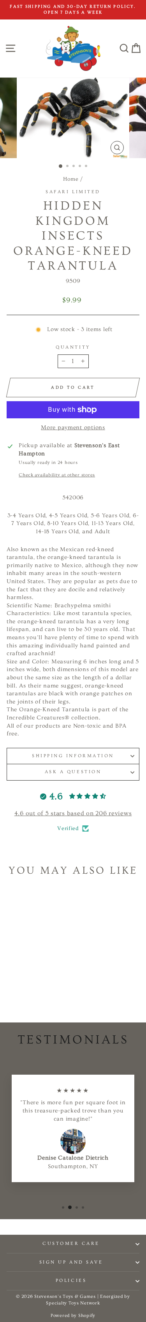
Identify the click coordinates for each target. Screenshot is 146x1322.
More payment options (73, 427)
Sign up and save (71, 1262)
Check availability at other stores (57, 475)
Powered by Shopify (73, 1315)
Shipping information (73, 755)
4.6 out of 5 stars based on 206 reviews (73, 813)
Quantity (73, 347)
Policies (71, 1280)
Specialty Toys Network (73, 1303)
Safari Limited (73, 191)
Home (71, 179)
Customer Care (71, 1243)
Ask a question (73, 771)
